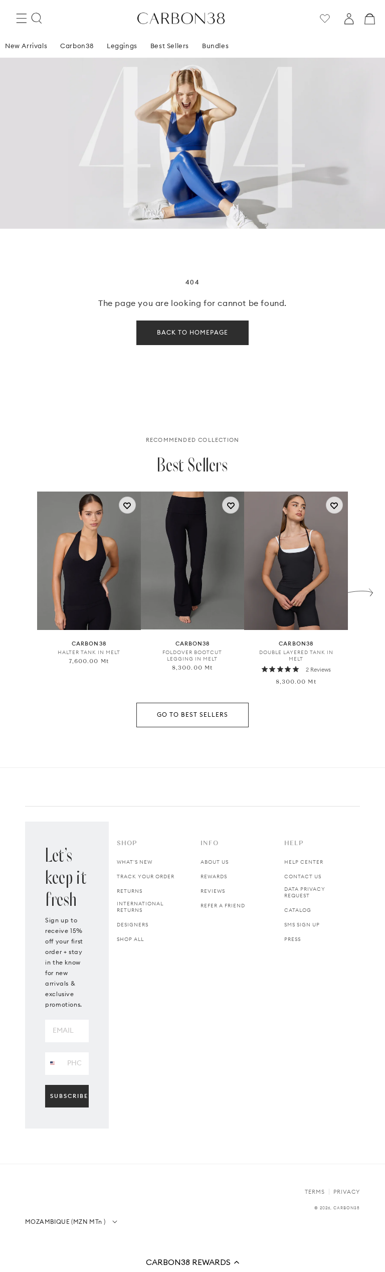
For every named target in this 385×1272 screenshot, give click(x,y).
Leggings (122, 46)
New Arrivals (26, 46)
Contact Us (302, 876)
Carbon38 (77, 46)
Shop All (130, 939)
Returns (129, 891)
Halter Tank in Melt (89, 652)
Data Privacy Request (304, 892)
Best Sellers (169, 46)
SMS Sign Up (302, 924)
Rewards (214, 876)
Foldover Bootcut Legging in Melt (192, 655)
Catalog (297, 910)
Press (292, 939)
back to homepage (192, 332)
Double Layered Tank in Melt (296, 655)
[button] (192, 1262)
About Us (215, 862)
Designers (132, 924)
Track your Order (145, 876)
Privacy (346, 1192)
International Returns (140, 906)
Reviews (213, 891)
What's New (134, 862)
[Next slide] (360, 589)
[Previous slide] (24, 589)
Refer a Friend (223, 905)
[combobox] (52, 1063)
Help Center (303, 862)
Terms (315, 1192)
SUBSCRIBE (69, 1095)
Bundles (215, 46)
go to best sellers (192, 714)
